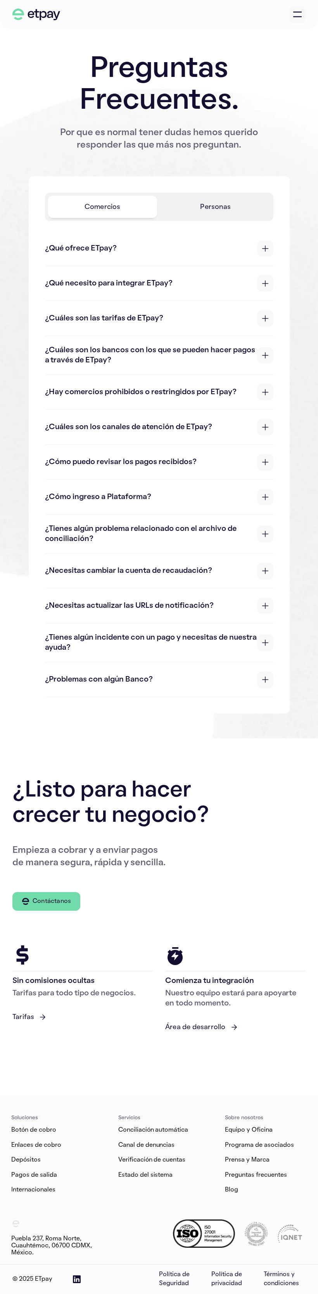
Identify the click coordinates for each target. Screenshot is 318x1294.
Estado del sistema (145, 1175)
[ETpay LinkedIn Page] (76, 1279)
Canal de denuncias (146, 1145)
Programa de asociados (259, 1145)
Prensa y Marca (247, 1160)
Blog (231, 1190)
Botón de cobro (33, 1130)
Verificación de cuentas (152, 1160)
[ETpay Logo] (36, 14)
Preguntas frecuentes (256, 1175)
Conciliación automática (153, 1130)
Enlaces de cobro (36, 1145)
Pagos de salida (34, 1175)
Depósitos (26, 1160)
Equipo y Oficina (249, 1130)
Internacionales (33, 1190)
